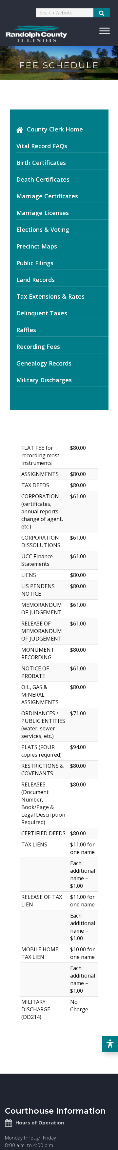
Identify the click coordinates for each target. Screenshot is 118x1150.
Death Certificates (42, 179)
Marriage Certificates (47, 196)
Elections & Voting (42, 229)
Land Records (35, 280)
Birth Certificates (41, 163)
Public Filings (34, 263)
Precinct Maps (36, 246)
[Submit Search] (101, 12)
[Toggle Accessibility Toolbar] (110, 1044)
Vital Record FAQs (41, 146)
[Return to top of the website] (99, 1131)
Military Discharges (44, 380)
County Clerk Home (55, 129)
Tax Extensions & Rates (50, 296)
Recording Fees (38, 346)
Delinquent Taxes (41, 313)
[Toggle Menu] (104, 31)
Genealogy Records (43, 363)
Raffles (26, 330)
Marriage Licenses (42, 213)
